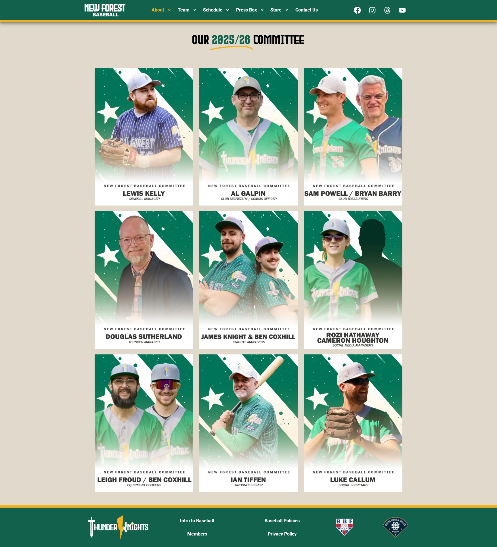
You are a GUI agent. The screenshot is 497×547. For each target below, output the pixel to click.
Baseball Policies (282, 520)
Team (184, 10)
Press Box (246, 10)
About (158, 10)
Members (197, 534)
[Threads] (387, 10)
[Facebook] (357, 10)
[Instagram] (372, 10)
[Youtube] (402, 10)
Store (276, 10)
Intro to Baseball (197, 520)
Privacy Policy (282, 534)
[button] (162, 10)
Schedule (212, 10)
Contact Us (306, 10)
